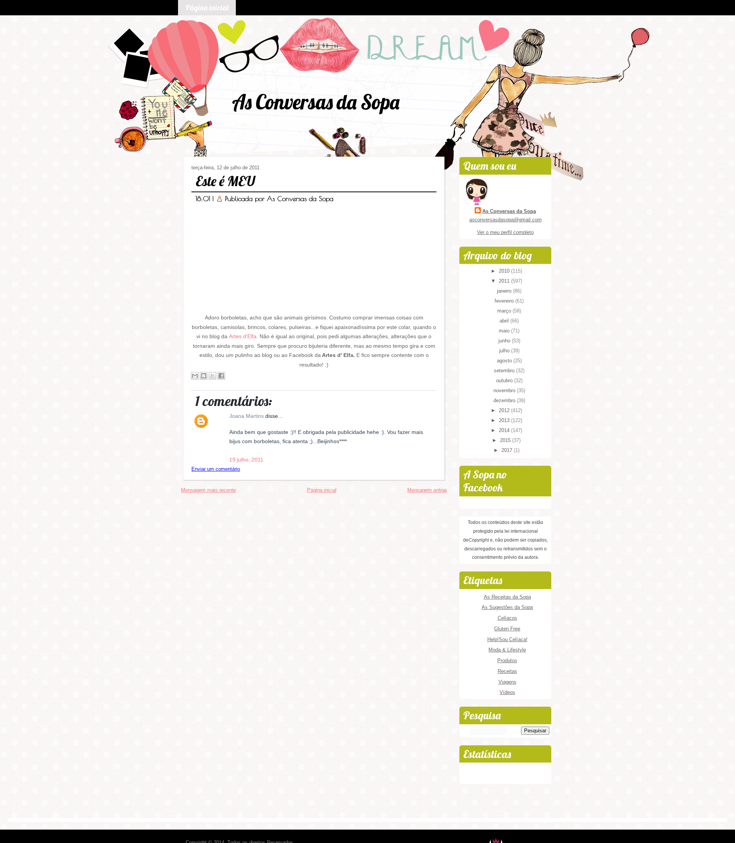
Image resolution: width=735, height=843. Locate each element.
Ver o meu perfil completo (505, 232)
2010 (505, 271)
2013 (505, 420)
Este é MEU (225, 181)
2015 (506, 440)
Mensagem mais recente (208, 490)
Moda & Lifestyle (507, 650)
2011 (505, 281)
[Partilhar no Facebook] (221, 376)
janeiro (505, 291)
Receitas (507, 671)
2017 (507, 450)
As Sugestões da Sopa (507, 607)
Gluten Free (507, 629)
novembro (505, 390)
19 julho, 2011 (246, 460)
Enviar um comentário (215, 469)
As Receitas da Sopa (507, 597)
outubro (505, 380)
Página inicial (207, 7)
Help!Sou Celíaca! (507, 639)
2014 (505, 430)
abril (505, 321)
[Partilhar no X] (212, 376)
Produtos (507, 660)
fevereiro (505, 301)
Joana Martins (247, 416)
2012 (505, 410)
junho (505, 341)
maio (505, 331)
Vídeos (507, 692)
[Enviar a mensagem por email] (195, 376)
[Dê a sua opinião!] (203, 376)
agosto (505, 360)
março (505, 311)
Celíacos (507, 618)
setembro (505, 370)
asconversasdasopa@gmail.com (505, 220)
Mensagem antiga (427, 490)
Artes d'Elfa (242, 336)
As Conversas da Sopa (315, 101)
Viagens (507, 682)
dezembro (505, 400)
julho (505, 351)
